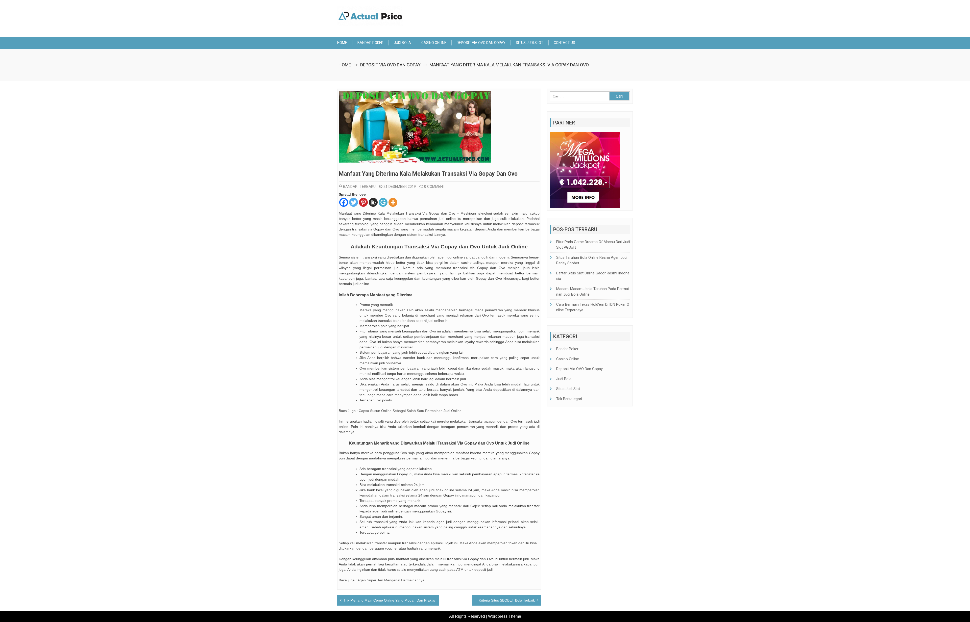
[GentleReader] (383, 202)
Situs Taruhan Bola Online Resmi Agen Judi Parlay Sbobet (591, 260)
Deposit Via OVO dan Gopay (481, 43)
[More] (393, 202)
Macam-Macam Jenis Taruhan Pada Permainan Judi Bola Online (592, 292)
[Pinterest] (363, 202)
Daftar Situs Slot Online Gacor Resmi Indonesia (592, 276)
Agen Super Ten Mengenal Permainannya (390, 580)
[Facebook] (343, 202)
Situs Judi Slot (529, 43)
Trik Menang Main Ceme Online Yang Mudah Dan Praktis (389, 600)
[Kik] (373, 202)
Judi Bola (402, 43)
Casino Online (433, 43)
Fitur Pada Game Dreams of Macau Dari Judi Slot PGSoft (593, 245)
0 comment (434, 186)
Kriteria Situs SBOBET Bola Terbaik (507, 600)
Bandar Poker (370, 43)
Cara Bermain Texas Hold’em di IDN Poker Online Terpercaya (592, 307)
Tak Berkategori (569, 399)
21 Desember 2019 (399, 186)
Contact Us (564, 43)
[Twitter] (353, 202)
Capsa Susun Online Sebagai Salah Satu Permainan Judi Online (410, 411)
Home (342, 43)
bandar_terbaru (359, 186)
